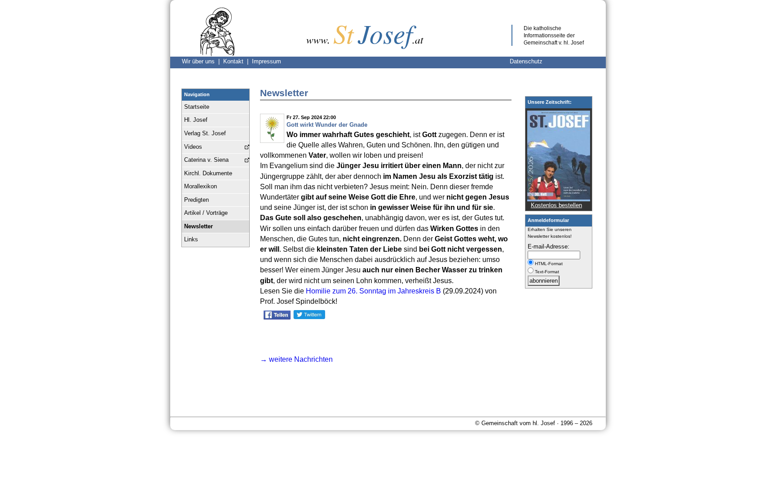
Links (191, 239)
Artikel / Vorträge (206, 212)
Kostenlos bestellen (556, 205)
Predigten (196, 199)
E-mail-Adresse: (548, 246)
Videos (193, 146)
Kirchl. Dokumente (208, 173)
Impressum (266, 61)
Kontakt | (237, 61)
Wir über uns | (202, 61)
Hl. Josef (195, 119)
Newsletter (198, 226)
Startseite (196, 106)
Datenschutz (526, 61)
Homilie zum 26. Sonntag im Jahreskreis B (373, 291)
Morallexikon (200, 186)
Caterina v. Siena (206, 159)
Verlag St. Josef (205, 133)
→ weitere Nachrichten (296, 359)
